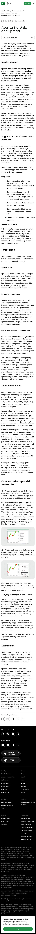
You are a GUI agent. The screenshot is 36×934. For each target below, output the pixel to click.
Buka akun (27, 3)
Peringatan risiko (6, 905)
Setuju (18, 929)
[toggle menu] (34, 3)
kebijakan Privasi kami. (23, 924)
